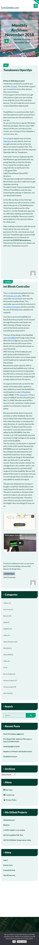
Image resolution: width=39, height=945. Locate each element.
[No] (36, 939)
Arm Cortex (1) (8, 609)
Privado (14, 86)
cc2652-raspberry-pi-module (14, 830)
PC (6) (5, 667)
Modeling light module (11, 746)
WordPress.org (9, 875)
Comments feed (9, 870)
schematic (23, 395)
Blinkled (6, 825)
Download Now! (9, 573)
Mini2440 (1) (7, 648)
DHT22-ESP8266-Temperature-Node (17, 840)
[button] (19, 521)
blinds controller (14, 296)
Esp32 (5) (6, 622)
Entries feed (7, 865)
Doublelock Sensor (10, 756)
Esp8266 (8, 282)
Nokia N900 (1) (8, 654)
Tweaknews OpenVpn (17, 70)
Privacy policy (22, 941)
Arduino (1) (7, 603)
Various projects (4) (9, 687)
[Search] (31, 715)
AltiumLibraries (9, 820)
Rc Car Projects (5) (9, 674)
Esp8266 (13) (7, 629)
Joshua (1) (6, 635)
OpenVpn (7, 141)
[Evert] (33, 273)
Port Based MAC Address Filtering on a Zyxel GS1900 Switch (17, 740)
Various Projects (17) (10, 680)
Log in (5, 860)
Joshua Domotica (13, 307)
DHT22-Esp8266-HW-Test (13, 835)
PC (6, 65)
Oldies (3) (6, 661)
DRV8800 (12, 338)
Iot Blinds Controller (16, 286)
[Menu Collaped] (36, 6)
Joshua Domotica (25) (10, 642)
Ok (14, 941)
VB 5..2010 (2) (7, 693)
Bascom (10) (7, 616)
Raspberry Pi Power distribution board (17, 751)
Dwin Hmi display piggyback (13, 734)
